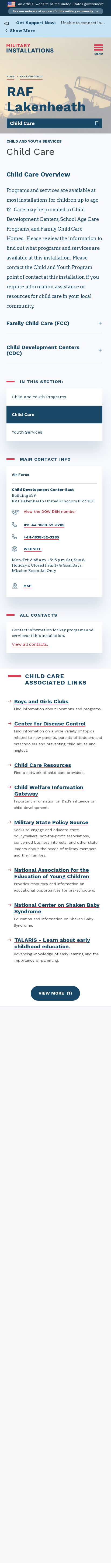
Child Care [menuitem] (22, 123)
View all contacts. (30, 644)
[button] (55, 11)
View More (55, 993)
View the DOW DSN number (50, 511)
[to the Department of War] (11, 4)
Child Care (23, 414)
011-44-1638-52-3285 (44, 525)
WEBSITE (32, 549)
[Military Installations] (30, 51)
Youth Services (27, 432)
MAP (27, 586)
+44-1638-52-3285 (41, 537)
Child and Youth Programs (39, 396)
